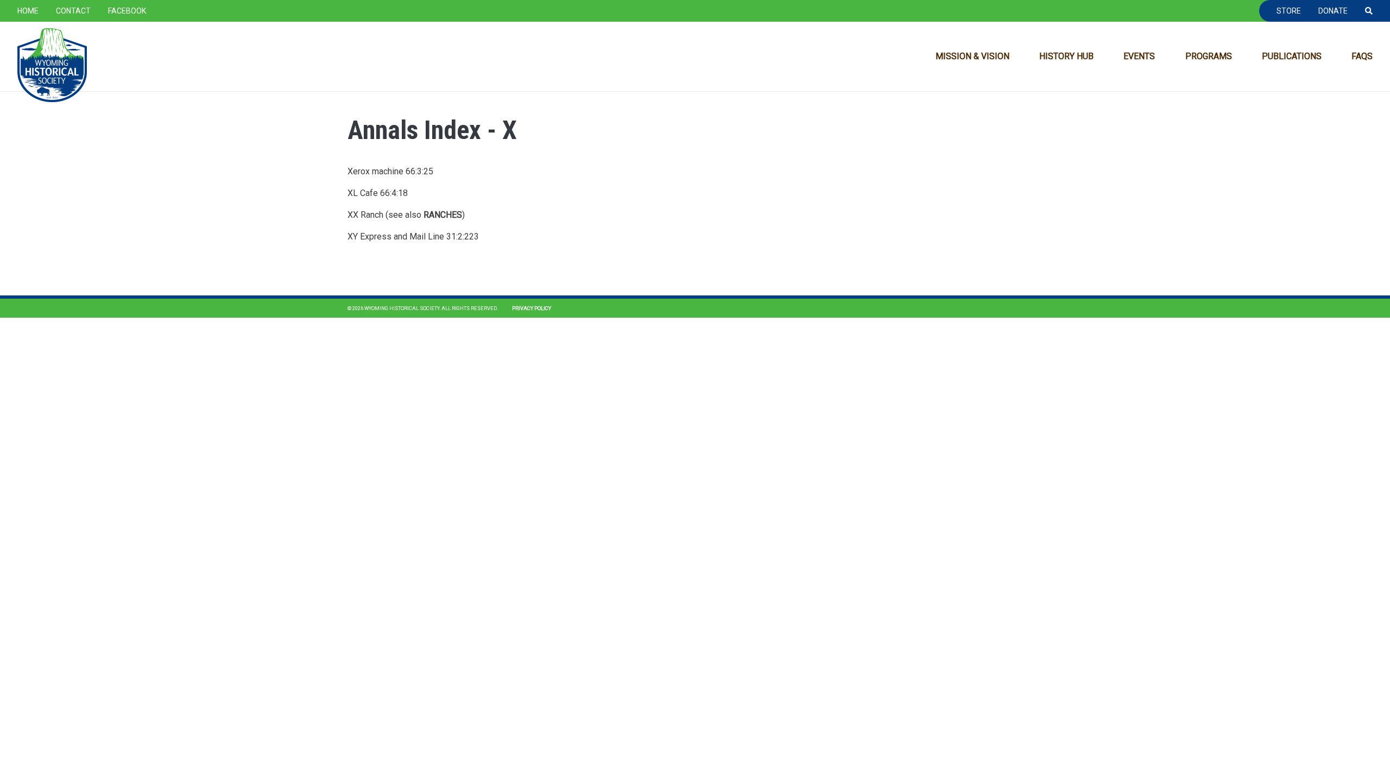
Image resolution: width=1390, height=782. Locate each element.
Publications (1292, 56)
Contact (73, 11)
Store (1289, 11)
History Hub (1066, 56)
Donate (1333, 11)
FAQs (1362, 56)
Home (28, 11)
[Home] (52, 65)
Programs (1208, 56)
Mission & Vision (972, 56)
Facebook (127, 11)
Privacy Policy (531, 308)
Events (1139, 56)
